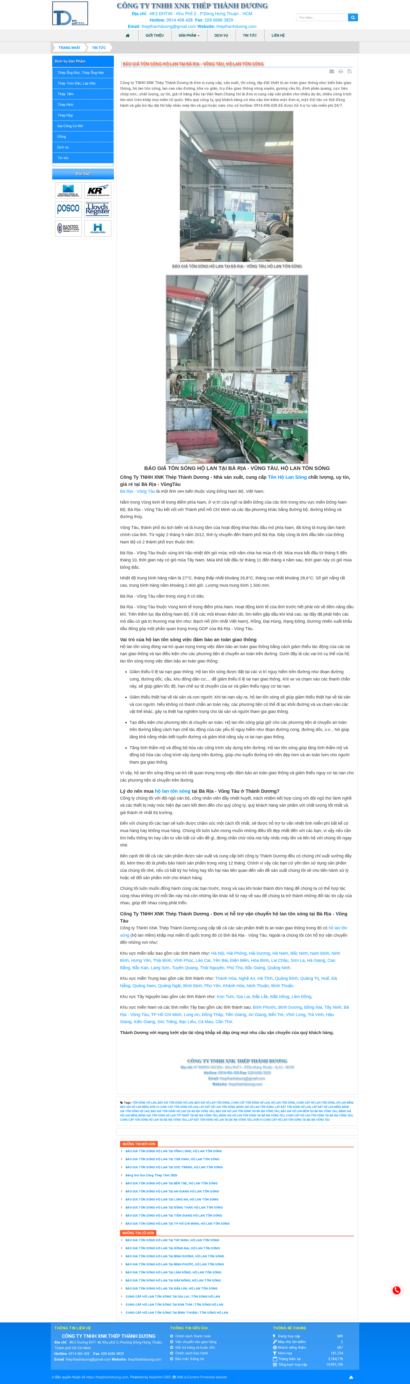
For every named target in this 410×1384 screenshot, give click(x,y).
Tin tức (63, 158)
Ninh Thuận (258, 985)
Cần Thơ (223, 1021)
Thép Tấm (65, 94)
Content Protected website (207, 1377)
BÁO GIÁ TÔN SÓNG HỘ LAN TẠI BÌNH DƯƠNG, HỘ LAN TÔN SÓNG (175, 1256)
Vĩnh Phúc (183, 960)
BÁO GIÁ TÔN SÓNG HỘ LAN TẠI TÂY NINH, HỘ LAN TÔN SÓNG (172, 1240)
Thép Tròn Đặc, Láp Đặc (76, 83)
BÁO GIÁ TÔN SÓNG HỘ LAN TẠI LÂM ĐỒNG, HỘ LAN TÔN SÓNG (173, 1272)
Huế (325, 978)
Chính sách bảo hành (191, 1353)
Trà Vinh (316, 1014)
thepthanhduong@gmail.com (88, 1359)
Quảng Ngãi (169, 985)
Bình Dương (290, 1007)
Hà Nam (280, 953)
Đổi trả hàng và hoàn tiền (194, 1347)
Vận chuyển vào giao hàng (195, 1342)
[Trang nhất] (128, 35)
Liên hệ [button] (278, 35)
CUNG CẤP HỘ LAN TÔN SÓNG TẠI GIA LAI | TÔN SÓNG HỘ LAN (173, 1296)
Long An (192, 1014)
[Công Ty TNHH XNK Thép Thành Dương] (70, 12)
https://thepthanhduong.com (107, 1377)
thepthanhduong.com (144, 1359)
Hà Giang (316, 960)
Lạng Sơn (160, 967)
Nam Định (319, 953)
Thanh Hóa (225, 978)
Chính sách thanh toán (192, 1336)
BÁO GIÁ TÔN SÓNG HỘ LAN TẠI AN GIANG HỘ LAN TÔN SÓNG (172, 1191)
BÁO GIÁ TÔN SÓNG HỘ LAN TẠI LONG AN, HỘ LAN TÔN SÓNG (172, 1199)
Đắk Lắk (260, 996)
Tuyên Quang (185, 967)
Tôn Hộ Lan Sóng (288, 477)
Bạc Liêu (187, 1021)
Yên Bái (220, 960)
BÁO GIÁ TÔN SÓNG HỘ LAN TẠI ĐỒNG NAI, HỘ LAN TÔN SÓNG (173, 1248)
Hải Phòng (237, 953)
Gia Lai (243, 996)
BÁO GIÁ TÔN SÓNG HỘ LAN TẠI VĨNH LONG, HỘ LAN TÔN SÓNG (174, 1151)
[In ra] (341, 71)
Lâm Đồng (301, 996)
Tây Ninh (332, 1007)
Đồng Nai (313, 1007)
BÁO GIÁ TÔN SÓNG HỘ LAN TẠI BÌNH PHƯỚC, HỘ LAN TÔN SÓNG (175, 1264)
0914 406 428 (180, 20)
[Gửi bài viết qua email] (332, 71)
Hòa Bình (260, 960)
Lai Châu (279, 960)
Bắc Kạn (140, 967)
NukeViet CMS (160, 1377)
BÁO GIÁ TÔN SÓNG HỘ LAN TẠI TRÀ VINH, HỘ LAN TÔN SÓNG (172, 1159)
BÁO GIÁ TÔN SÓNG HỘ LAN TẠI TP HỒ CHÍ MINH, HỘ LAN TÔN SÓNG (178, 1223)
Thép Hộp (65, 115)
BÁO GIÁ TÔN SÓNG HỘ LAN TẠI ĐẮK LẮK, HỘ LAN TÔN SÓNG (172, 1288)
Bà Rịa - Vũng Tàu (137, 491)
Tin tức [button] (250, 35)
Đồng (61, 136)
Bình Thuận (282, 985)
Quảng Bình (286, 978)
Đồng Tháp (212, 1014)
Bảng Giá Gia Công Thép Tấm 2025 (151, 1175)
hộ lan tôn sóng (172, 791)
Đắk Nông (279, 996)
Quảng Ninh (278, 967)
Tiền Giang (235, 1014)
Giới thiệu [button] (155, 35)
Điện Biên (239, 960)
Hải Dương (259, 953)
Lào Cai (203, 960)
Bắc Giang (255, 967)
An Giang (257, 1014)
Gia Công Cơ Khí (70, 126)
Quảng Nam (144, 985)
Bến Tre (276, 1014)
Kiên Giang (144, 1021)
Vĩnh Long (295, 1014)
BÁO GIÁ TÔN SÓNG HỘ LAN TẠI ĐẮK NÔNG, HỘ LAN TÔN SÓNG (173, 1280)
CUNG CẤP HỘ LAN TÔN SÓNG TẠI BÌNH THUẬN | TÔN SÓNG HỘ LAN (177, 1312)
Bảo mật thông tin (189, 1359)
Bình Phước (264, 1007)
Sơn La (298, 960)
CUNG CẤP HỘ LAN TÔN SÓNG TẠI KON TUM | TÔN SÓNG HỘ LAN (174, 1304)
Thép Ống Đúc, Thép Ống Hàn (80, 73)
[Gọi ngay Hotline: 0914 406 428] (396, 1290)
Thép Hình (65, 105)
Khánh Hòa (233, 985)
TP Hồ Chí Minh (166, 1014)
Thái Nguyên (212, 967)
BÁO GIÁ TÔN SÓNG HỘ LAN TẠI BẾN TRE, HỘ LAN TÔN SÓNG (172, 1183)
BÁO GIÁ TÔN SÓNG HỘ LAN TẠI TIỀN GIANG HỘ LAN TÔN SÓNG (174, 1215)
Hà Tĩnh (265, 978)
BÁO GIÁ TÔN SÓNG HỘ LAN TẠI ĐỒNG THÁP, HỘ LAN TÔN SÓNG (174, 1207)
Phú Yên (212, 985)
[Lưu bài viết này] (350, 71)
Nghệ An (247, 978)
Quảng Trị (309, 978)
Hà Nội (217, 953)
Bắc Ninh (299, 953)
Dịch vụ (63, 147)
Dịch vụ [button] (221, 35)
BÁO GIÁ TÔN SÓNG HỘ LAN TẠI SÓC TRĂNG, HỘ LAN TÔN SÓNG (174, 1167)
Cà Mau (205, 1021)
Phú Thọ (235, 967)
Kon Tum (225, 996)
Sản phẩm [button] (188, 35)
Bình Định (192, 985)
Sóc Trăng (167, 1021)
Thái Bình (162, 960)
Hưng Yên (141, 960)
